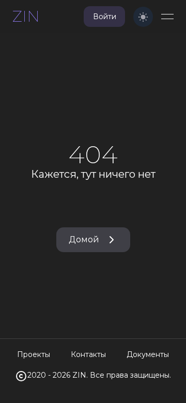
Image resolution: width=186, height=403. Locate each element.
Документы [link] (148, 354)
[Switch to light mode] (143, 17)
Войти (104, 16)
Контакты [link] (88, 354)
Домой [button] (84, 239)
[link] (26, 16)
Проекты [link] (33, 354)
